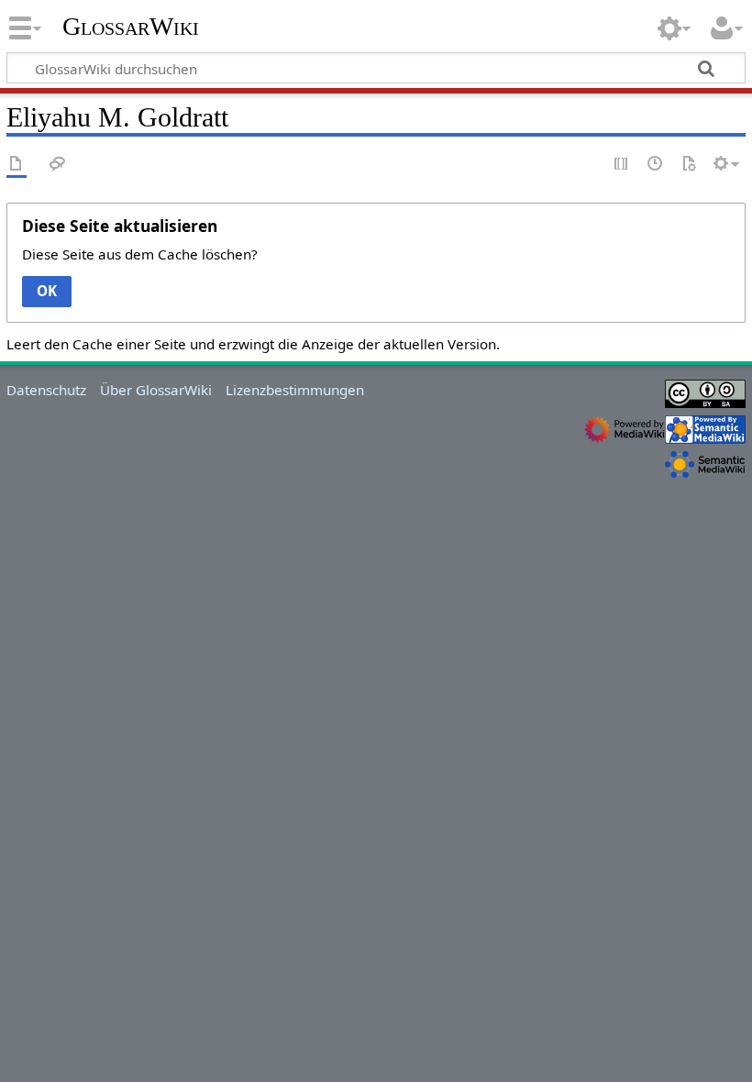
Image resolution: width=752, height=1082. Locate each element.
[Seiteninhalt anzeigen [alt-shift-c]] (16, 164)
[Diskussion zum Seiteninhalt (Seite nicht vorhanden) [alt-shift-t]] (58, 164)
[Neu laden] (689, 164)
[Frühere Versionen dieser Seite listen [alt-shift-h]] (656, 164)
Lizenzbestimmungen (295, 390)
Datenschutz (46, 390)
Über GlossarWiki (156, 390)
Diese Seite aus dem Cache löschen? (140, 254)
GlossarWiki (130, 26)
